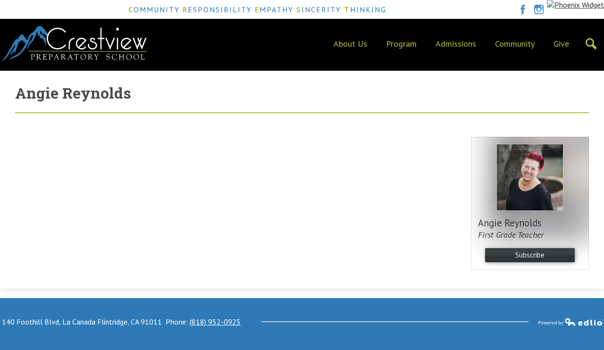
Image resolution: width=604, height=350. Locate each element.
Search (591, 44)
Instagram (539, 9)
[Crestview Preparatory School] (74, 43)
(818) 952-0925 (215, 321)
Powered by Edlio (571, 321)
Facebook (523, 9)
